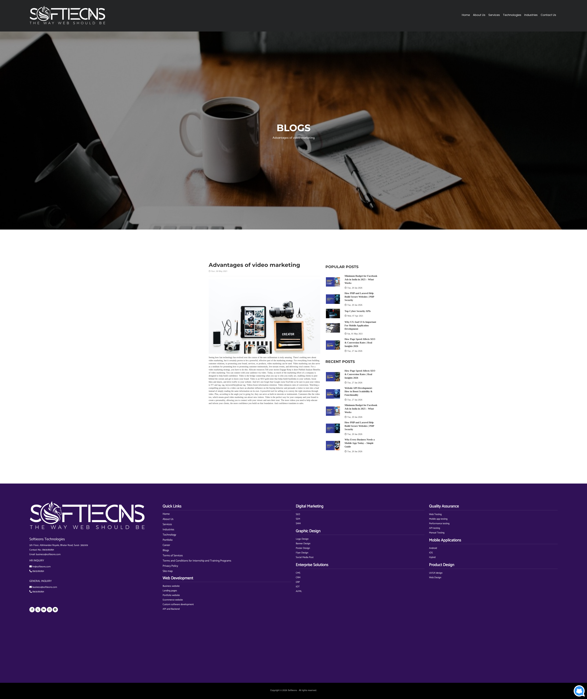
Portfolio (168, 540)
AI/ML (299, 591)
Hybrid (432, 557)
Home (466, 15)
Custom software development (178, 604)
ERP (298, 582)
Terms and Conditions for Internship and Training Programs (197, 560)
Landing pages (170, 591)
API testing (434, 528)
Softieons (292, 690)
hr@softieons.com (41, 567)
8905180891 (48, 550)
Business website (171, 586)
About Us (168, 519)
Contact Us (548, 15)
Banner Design (303, 543)
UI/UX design (435, 573)
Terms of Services (173, 555)
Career (166, 545)
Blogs (166, 550)
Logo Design (302, 539)
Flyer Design (302, 553)
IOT (298, 587)
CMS (298, 573)
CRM (298, 577)
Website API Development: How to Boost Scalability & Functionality (358, 391)
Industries (168, 529)
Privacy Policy (170, 566)
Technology (169, 534)
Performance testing (439, 523)
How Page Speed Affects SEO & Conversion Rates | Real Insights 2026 (360, 342)
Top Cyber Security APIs (358, 311)
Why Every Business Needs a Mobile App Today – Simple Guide (360, 443)
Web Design (435, 577)
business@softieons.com (48, 554)
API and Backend (171, 609)
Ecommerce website (173, 600)
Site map (168, 571)
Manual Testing (436, 533)
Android (433, 548)
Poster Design (303, 548)
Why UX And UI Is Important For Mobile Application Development (360, 325)
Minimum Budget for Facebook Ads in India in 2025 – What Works (361, 279)
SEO (298, 514)
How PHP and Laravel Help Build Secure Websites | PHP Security (359, 297)
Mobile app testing (438, 519)
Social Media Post (305, 557)
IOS (431, 553)
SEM (298, 519)
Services (167, 524)
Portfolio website (171, 595)
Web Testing (435, 514)
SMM (298, 523)
